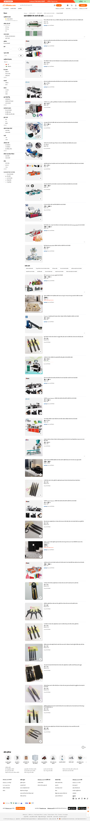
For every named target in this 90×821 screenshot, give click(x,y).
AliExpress (25, 814)
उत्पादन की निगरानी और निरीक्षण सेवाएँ (26, 793)
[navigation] (13, 381)
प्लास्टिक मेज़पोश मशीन (29, 268)
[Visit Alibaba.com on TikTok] (87, 798)
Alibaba (25, 13)
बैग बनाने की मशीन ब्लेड (48, 271)
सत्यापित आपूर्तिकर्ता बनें (77, 790)
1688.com (30, 814)
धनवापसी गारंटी (23, 785)
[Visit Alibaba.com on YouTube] (85, 798)
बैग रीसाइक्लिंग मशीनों (9, 769)
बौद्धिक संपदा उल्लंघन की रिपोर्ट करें (61, 793)
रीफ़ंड (56, 790)
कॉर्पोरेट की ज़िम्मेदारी (6, 787)
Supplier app (43, 808)
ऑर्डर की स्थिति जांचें (76, 787)
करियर (4, 790)
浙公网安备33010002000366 (68, 818)
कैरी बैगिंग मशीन (39, 271)
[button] (54, 5)
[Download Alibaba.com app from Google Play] (82, 808)
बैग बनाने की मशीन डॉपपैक (64, 268)
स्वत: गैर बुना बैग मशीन (48, 770)
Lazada (45, 814)
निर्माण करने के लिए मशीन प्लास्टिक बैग (70, 769)
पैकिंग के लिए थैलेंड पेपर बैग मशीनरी (71, 271)
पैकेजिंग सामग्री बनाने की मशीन (49, 13)
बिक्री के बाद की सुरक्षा (24, 790)
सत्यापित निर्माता (40, 782)
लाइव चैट (56, 785)
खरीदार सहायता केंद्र (58, 782)
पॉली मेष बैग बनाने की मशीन (68, 770)
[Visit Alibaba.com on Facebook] (73, 798)
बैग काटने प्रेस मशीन (9, 770)
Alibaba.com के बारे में (7, 779)
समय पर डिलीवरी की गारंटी (24, 787)
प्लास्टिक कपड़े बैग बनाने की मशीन (76, 268)
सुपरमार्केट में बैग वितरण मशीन (30, 769)
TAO (56, 814)
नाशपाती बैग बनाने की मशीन (30, 271)
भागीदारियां (74, 793)
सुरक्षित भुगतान (22, 782)
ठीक (21, 49)
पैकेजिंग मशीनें (39, 13)
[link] (88, 807)
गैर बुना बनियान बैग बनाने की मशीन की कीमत (42, 268)
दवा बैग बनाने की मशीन (48, 769)
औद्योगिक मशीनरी (32, 13)
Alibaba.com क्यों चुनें (7, 782)
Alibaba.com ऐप (50, 808)
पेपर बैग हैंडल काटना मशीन (29, 770)
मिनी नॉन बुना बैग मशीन (29, 772)
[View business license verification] (57, 819)
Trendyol (60, 814)
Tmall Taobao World (38, 814)
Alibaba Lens (8, 808)
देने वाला (52, 25)
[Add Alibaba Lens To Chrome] (20, 808)
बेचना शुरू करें (75, 785)
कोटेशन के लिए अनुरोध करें (42, 785)
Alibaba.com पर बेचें (76, 782)
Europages (65, 814)
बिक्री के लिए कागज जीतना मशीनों (12, 772)
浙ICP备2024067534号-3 (80, 818)
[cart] (72, 5)
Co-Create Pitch (6, 785)
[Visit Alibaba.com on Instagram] (82, 798)
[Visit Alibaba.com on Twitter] (79, 798)
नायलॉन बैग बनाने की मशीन (59, 271)
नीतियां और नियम (23, 795)
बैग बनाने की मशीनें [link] (60, 13)
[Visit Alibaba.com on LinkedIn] (76, 798)
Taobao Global (51, 814)
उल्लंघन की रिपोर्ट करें (58, 795)
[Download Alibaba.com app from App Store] (72, 808)
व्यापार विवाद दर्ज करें (58, 787)
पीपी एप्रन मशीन (54, 268)
